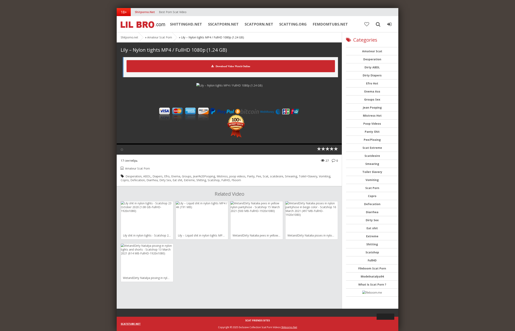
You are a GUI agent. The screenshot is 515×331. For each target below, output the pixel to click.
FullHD (225, 180)
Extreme (189, 180)
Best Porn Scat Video (172, 12)
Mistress (222, 176)
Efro (167, 176)
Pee (258, 176)
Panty (250, 176)
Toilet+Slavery (308, 176)
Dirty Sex (165, 180)
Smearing (291, 176)
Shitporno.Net (289, 327)
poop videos (237, 176)
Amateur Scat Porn (159, 37)
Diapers (157, 176)
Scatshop (214, 180)
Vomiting (324, 176)
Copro (125, 180)
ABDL (147, 176)
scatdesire (276, 176)
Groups (186, 176)
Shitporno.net (142, 24)
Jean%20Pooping (204, 176)
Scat (265, 176)
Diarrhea (152, 180)
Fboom (236, 180)
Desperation (134, 176)
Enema (175, 176)
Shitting (201, 180)
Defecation (137, 180)
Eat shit (177, 180)
